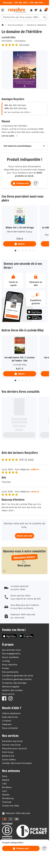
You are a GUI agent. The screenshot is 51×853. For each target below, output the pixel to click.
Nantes (5, 794)
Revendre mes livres (12, 741)
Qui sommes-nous (11, 650)
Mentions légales (10, 686)
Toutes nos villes (10, 805)
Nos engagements (11, 653)
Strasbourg (7, 798)
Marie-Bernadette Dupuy (19, 231)
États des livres (10, 717)
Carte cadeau (9, 759)
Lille (4, 783)
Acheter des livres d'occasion (17, 763)
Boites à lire (8, 756)
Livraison (6, 720)
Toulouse (6, 802)
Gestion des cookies (12, 690)
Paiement (7, 724)
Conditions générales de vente (17, 675)
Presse (5, 668)
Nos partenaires (10, 672)
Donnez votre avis (24, 535)
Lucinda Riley (9, 37)
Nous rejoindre (9, 664)
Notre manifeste (10, 657)
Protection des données (14, 683)
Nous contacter (10, 728)
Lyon (4, 791)
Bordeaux (7, 787)
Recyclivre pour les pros (14, 748)
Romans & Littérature (36, 25)
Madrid (5, 780)
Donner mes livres (11, 745)
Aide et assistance (11, 713)
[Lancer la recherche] (44, 17)
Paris (4, 776)
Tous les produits (15, 25)
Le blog (6, 661)
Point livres (7, 752)
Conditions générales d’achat (17, 679)
